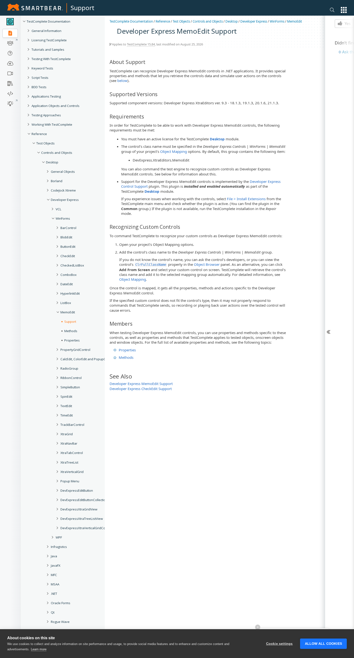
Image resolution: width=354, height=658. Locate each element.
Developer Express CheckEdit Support (141, 388)
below (122, 80)
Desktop (52, 162)
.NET (54, 593)
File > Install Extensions (246, 198)
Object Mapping (173, 151)
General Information (46, 31)
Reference (39, 134)
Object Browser (207, 264)
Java (54, 556)
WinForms (277, 21)
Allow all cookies (323, 644)
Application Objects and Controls (55, 106)
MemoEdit (294, 21)
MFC (54, 575)
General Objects (63, 171)
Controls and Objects (56, 152)
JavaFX (55, 565)
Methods (126, 357)
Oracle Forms (60, 603)
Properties (127, 350)
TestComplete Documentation (48, 21)
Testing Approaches (46, 115)
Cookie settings (279, 644)
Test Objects (45, 143)
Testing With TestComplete (51, 59)
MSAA (55, 584)
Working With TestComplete (52, 124)
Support (82, 7)
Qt (52, 612)
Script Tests (40, 77)
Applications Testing (46, 96)
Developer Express (65, 200)
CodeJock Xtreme (63, 190)
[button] (344, 10)
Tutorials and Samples (48, 49)
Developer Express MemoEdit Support (141, 383)
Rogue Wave (60, 622)
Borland (56, 181)
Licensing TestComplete (49, 40)
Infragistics (59, 547)
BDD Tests (39, 87)
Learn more (38, 649)
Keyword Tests (42, 68)
